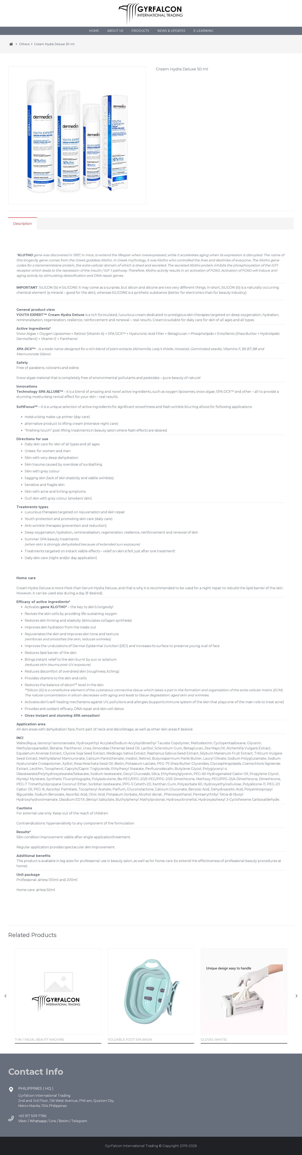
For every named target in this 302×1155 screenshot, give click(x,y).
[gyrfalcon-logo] (151, 13)
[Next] (296, 996)
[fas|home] (11, 44)
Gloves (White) (214, 1039)
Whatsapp (38, 1121)
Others (24, 44)
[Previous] (6, 996)
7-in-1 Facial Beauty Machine (39, 1039)
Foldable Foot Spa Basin (130, 1039)
